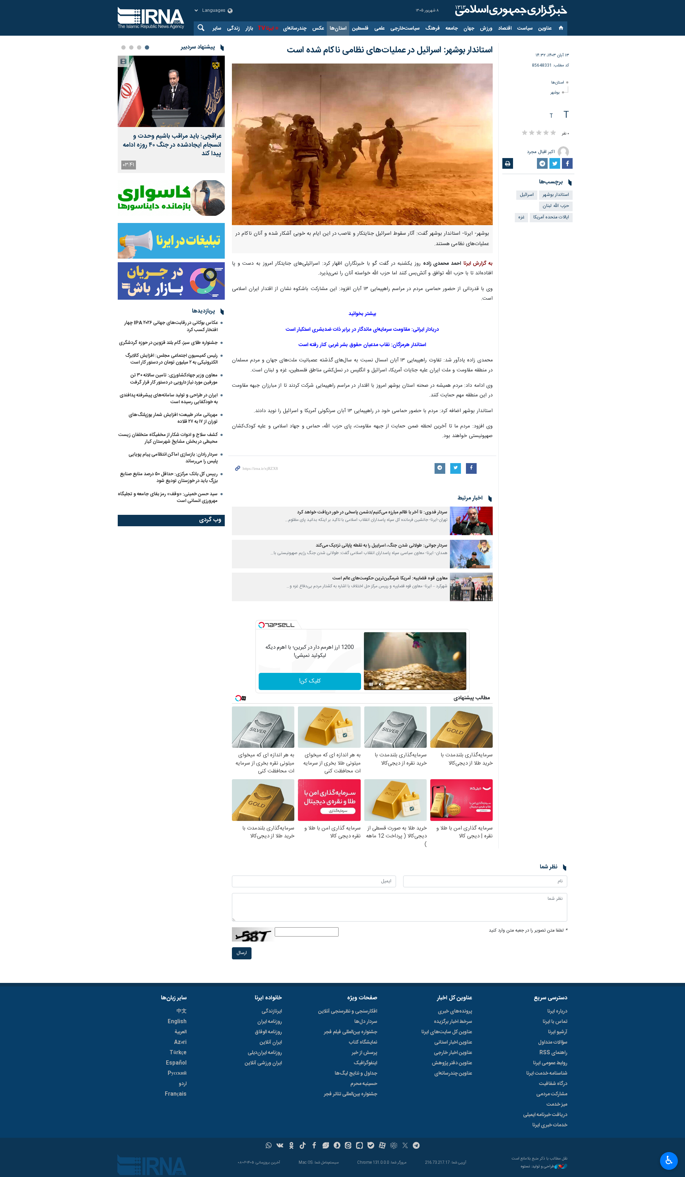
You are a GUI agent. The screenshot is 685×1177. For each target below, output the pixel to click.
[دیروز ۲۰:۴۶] (171, 91)
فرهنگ (432, 28)
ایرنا (510, 11)
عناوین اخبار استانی (453, 1042)
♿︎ (669, 1160)
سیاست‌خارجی (405, 28)
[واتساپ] (269, 1146)
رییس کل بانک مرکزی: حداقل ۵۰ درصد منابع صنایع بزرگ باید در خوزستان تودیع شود (169, 477)
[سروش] (337, 1146)
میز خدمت (557, 1104)
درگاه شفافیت (553, 1084)
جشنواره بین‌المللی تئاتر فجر (350, 1094)
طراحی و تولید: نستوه (537, 1167)
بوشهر (555, 92)
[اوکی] (291, 1146)
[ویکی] (280, 1146)
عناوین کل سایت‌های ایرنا (446, 1032)
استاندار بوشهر (556, 195)
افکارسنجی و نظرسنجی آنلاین (347, 1011)
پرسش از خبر (364, 1053)
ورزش (486, 28)
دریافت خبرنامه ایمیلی (545, 1115)
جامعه (452, 28)
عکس (318, 28)
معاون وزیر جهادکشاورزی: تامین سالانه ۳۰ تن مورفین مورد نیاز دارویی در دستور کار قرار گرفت (174, 378)
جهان (468, 28)
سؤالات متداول (552, 1042)
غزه (521, 217)
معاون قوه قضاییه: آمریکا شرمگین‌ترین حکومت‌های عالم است (390, 578)
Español (176, 1063)
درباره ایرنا (557, 1011)
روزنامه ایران (269, 1022)
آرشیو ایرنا (557, 1032)
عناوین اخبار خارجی (453, 1053)
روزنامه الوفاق (268, 1032)
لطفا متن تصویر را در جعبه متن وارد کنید (528, 930)
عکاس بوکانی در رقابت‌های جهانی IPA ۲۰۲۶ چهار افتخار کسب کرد (171, 326)
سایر (217, 28)
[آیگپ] (359, 1146)
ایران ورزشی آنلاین (263, 1063)
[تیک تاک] (303, 1146)
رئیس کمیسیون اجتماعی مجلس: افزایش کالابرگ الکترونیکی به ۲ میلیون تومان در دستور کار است (171, 359)
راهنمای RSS (553, 1053)
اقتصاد (505, 28)
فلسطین (360, 28)
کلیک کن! (310, 681)
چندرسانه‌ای (294, 28)
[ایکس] (405, 1146)
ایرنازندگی (272, 1011)
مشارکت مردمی (551, 1094)
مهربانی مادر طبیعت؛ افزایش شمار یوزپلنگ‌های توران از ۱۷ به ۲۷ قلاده (173, 418)
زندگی (233, 28)
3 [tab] (131, 47)
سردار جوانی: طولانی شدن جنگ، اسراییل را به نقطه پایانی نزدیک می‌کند (381, 545)
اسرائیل (527, 195)
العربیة (180, 1032)
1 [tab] (147, 47)
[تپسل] (261, 625)
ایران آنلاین (271, 1042)
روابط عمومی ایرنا (550, 1063)
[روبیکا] (394, 1146)
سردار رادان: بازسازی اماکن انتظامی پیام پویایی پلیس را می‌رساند (173, 458)
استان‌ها (338, 28)
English (177, 1022)
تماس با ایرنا (555, 1022)
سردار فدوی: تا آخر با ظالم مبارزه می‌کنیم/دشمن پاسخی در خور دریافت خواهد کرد (372, 512)
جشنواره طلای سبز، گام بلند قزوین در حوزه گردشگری (168, 343)
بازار (249, 28)
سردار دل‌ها (365, 1022)
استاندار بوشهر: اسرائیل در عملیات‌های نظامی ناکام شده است (390, 50)
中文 (182, 1011)
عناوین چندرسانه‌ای (453, 1073)
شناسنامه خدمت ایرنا (546, 1073)
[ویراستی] (325, 1146)
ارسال (242, 953)
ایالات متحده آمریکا (551, 217)
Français (176, 1094)
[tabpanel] (171, 114)
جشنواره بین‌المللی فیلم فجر (350, 1032)
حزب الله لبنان (556, 206)
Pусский (177, 1073)
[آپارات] (382, 1146)
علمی (379, 28)
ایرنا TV (266, 28)
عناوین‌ (545, 28)
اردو (183, 1084)
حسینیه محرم (363, 1084)
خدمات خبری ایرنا (549, 1125)
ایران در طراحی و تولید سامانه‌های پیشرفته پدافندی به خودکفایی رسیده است (169, 398)
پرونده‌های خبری (455, 1011)
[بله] (371, 1146)
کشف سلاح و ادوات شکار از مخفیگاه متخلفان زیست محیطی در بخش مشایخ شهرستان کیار (168, 438)
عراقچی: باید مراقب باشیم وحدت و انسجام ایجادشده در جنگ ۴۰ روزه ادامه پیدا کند (172, 145)
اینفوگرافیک (365, 1063)
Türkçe (178, 1053)
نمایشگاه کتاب (363, 1042)
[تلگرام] (416, 1146)
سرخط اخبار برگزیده (453, 1022)
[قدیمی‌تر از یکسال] (471, 521)
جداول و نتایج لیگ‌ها (356, 1073)
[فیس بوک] (314, 1146)
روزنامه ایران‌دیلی (265, 1053)
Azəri (180, 1042)
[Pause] (371, 684)
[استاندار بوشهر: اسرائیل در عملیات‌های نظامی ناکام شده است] (362, 144)
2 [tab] (139, 47)
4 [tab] (123, 47)
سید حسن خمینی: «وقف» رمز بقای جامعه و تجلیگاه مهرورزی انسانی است (168, 497)
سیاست (525, 28)
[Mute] (381, 684)
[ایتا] (348, 1146)
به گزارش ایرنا (478, 263)
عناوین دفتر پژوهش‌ (452, 1063)
